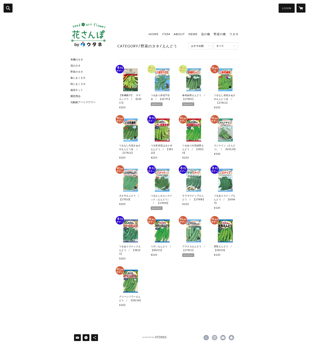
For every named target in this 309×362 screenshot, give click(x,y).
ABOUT (179, 34)
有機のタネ (76, 59)
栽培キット (76, 90)
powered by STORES (154, 338)
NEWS (192, 34)
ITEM (166, 34)
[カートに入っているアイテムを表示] (300, 8)
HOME (153, 34)
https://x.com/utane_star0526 (206, 337)
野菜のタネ (76, 71)
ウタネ (234, 34)
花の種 (205, 34)
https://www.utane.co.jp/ (231, 337)
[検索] (8, 8)
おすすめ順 (197, 45)
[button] (287, 8)
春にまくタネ (77, 78)
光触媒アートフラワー (82, 102)
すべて (220, 45)
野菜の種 (220, 34)
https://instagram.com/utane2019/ (214, 337)
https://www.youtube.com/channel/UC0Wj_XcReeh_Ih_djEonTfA (223, 337)
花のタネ (75, 65)
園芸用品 (75, 96)
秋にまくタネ (77, 84)
